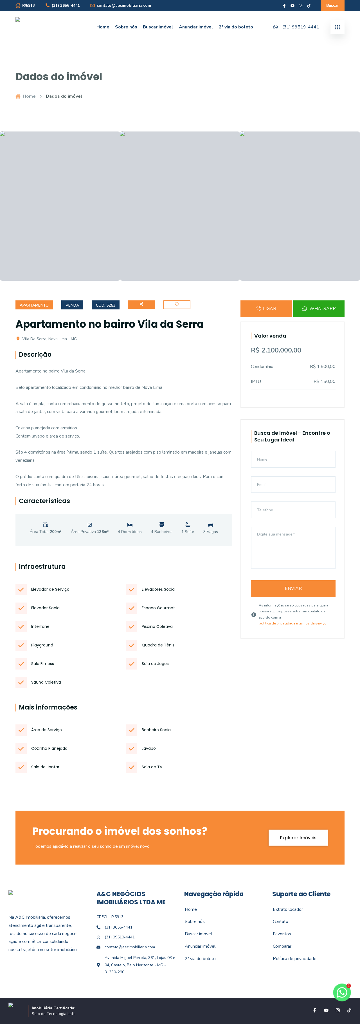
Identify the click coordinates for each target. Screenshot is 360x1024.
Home (102, 27)
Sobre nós (126, 27)
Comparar (279, 946)
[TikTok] (309, 6)
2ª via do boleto (236, 27)
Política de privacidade (291, 959)
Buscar (332, 5)
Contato (277, 921)
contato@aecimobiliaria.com (124, 5)
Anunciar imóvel (196, 27)
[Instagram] (301, 6)
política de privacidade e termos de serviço (293, 623)
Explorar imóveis (298, 838)
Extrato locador (285, 909)
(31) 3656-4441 (66, 5)
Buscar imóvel (158, 27)
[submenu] (337, 27)
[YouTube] (292, 6)
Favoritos (279, 934)
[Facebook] (284, 6)
